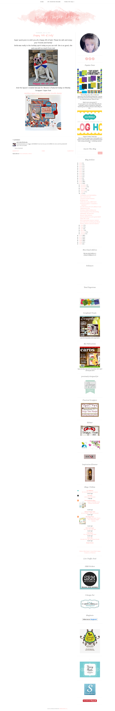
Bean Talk (89, 538)
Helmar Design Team (90, 511)
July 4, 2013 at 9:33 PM (22, 145)
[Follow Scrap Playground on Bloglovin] (90, 620)
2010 (80, 239)
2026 (80, 163)
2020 (80, 173)
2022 (80, 170)
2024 (80, 166)
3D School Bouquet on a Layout (90, 492)
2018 (80, 176)
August (82, 191)
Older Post (70, 151)
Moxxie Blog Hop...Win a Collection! (90, 95)
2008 (80, 242)
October (83, 188)
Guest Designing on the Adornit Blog (89, 211)
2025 (80, 164)
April (82, 228)
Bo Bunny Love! (84, 200)
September (84, 190)
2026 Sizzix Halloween (89, 497)
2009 (80, 240)
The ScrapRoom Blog (89, 500)
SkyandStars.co (63, 708)
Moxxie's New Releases (86, 215)
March (82, 230)
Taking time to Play (85, 208)
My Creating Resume (54, 1)
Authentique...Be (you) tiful (87, 213)
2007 (80, 244)
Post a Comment (19, 148)
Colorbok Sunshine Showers (87, 198)
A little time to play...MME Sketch (88, 202)
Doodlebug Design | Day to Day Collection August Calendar (93, 520)
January (83, 233)
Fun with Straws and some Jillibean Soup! (90, 206)
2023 (80, 168)
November (83, 186)
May (82, 227)
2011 (80, 237)
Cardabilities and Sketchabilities (88, 195)
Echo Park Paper (90, 528)
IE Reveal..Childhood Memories (88, 210)
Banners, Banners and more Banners (89, 223)
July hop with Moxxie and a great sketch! (90, 217)
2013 (80, 183)
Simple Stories (90, 543)
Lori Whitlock (90, 490)
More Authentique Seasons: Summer (89, 220)
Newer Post (16, 151)
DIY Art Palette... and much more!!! (89, 513)
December (83, 185)
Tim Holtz (89, 495)
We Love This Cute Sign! (90, 529)
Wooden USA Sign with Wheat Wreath (89, 539)
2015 (80, 180)
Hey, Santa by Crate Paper (89, 534)
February (83, 232)
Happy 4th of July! (84, 218)
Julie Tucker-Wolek (21, 142)
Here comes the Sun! (85, 197)
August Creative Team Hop (90, 136)
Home (42, 1)
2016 (80, 178)
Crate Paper (90, 533)
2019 (80, 175)
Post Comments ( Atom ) (26, 153)
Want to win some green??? (90, 102)
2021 (80, 171)
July (81, 193)
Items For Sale (69, 1)
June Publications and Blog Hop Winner (90, 222)
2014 (80, 181)
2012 (80, 235)
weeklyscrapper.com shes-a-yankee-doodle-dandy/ (43, 93)
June (82, 225)
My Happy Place (90, 516)
